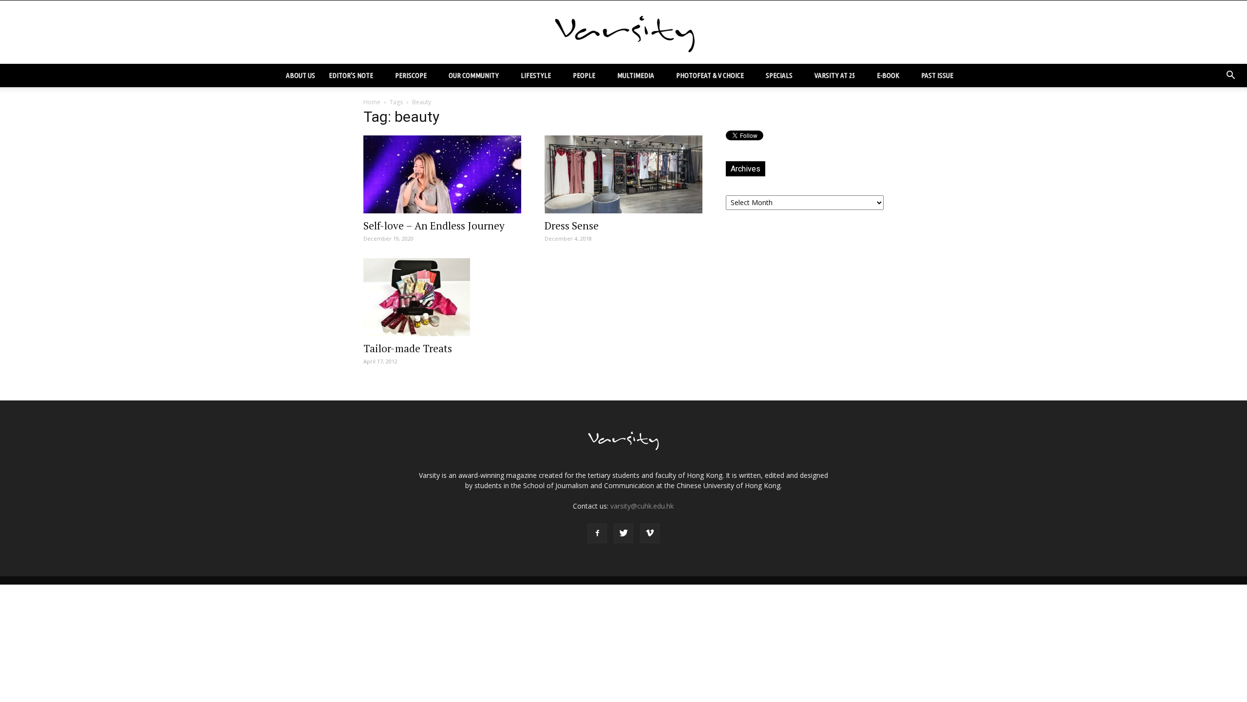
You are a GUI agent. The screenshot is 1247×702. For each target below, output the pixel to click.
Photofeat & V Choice (710, 75)
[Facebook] (597, 533)
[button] (1230, 75)
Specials (779, 75)
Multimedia (635, 75)
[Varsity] (623, 32)
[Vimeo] (650, 533)
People (584, 75)
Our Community (474, 75)
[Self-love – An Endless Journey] (442, 174)
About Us (300, 75)
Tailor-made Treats (407, 348)
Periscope (411, 75)
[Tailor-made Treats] (442, 297)
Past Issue (937, 75)
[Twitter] (623, 533)
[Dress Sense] (623, 174)
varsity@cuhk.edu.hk (642, 506)
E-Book (888, 75)
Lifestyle (536, 75)
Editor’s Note (351, 75)
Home (371, 102)
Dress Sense (572, 225)
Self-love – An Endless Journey (434, 225)
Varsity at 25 (834, 75)
